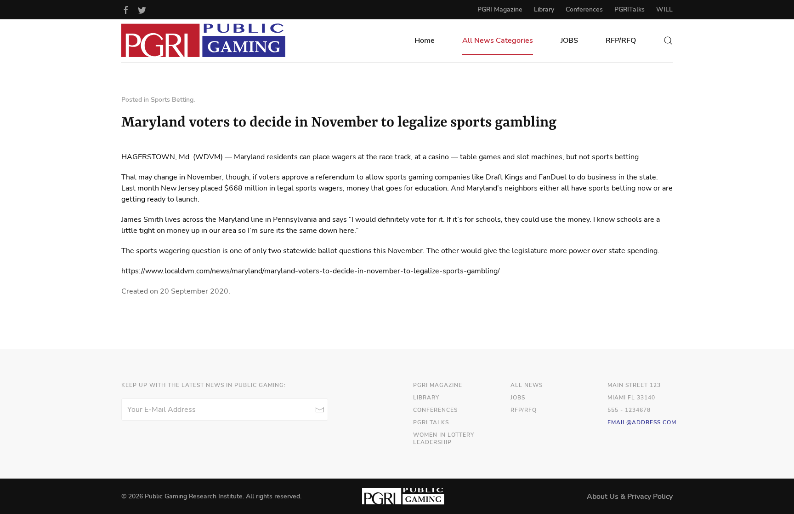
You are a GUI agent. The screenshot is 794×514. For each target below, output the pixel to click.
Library (544, 9)
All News (526, 385)
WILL (664, 9)
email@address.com (641, 422)
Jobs (517, 397)
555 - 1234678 (629, 410)
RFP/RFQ (621, 40)
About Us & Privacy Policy (630, 496)
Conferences (584, 9)
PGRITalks (629, 9)
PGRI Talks (431, 422)
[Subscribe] (319, 409)
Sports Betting (172, 99)
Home (424, 40)
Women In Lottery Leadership (443, 438)
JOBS (569, 40)
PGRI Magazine (499, 9)
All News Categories (497, 40)
